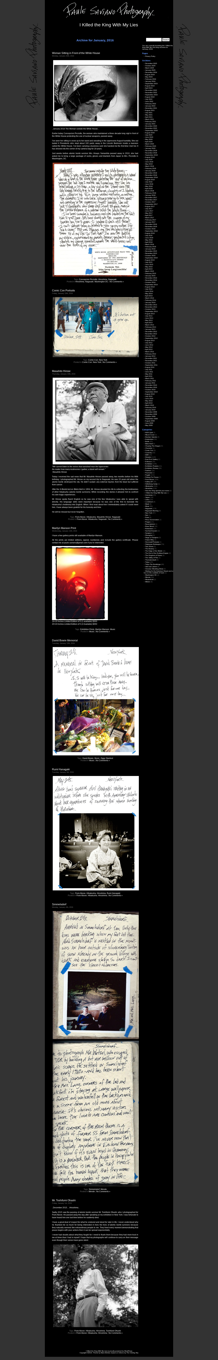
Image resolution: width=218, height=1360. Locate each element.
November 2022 (151, 92)
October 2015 (150, 255)
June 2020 (149, 137)
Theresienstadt (150, 560)
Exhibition (148, 464)
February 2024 (150, 79)
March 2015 (149, 271)
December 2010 (151, 385)
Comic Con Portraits (63, 290)
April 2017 (149, 215)
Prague (148, 522)
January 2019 (150, 171)
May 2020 (149, 139)
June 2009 (149, 423)
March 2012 (149, 351)
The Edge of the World (153, 551)
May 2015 (149, 267)
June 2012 (149, 345)
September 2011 (151, 365)
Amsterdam (149, 439)
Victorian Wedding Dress (154, 569)
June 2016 (149, 238)
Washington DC (101, 282)
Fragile (147, 475)
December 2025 (151, 63)
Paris (147, 517)
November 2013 (151, 307)
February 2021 (150, 121)
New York (103, 360)
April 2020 (149, 141)
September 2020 (151, 130)
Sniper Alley (149, 540)
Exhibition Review (151, 468)
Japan (147, 497)
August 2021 (150, 110)
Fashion (148, 470)
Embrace (148, 461)
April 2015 (149, 269)
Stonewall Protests (152, 542)
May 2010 (149, 401)
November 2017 (151, 200)
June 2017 (149, 211)
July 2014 (148, 289)
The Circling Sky (132, 1353)
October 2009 (150, 416)
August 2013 (150, 314)
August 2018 (150, 179)
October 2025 (150, 66)
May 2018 (149, 186)
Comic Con (93, 360)
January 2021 (150, 124)
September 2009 (151, 419)
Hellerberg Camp (151, 484)
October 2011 (150, 363)
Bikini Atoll (149, 444)
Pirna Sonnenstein (152, 520)
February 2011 (150, 381)
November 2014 (151, 280)
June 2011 (149, 372)
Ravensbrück (150, 524)
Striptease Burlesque (153, 544)
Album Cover (149, 435)
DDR (147, 455)
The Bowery (149, 549)
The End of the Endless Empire (156, 553)
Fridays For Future (152, 477)
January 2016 (150, 249)
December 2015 (151, 251)
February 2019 (150, 168)
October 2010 (150, 389)
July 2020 (148, 135)
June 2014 (149, 291)
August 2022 (150, 97)
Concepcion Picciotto (88, 279)
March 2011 (149, 378)
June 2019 (149, 162)
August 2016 (150, 233)
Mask (147, 504)
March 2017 (149, 217)
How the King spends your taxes (157, 490)
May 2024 (149, 77)
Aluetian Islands (151, 437)
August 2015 (150, 260)
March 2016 (149, 244)
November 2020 (151, 128)
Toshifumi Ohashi (113, 1331)
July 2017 (148, 209)
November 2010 (151, 387)
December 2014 (151, 278)
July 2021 (148, 112)
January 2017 (150, 222)
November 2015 (151, 253)
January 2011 (150, 383)
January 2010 (150, 410)
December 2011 (151, 358)
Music (112, 629)
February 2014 (150, 300)
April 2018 (149, 188)
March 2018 (149, 191)
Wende (104, 1189)
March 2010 (149, 405)
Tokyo (147, 562)
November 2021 (151, 108)
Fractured (148, 473)
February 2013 (150, 327)
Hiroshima (102, 279)
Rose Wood (149, 526)
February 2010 (150, 407)
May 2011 (148, 374)
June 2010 (149, 398)
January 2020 (150, 148)
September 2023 (151, 83)
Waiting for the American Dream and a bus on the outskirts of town (158, 572)
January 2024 (150, 81)
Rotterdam (149, 528)
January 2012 (150, 356)
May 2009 (149, 425)
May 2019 (149, 164)
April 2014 (149, 296)
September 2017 (151, 204)
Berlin (147, 441)
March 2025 (149, 68)
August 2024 (150, 74)
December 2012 (151, 331)
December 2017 (151, 197)
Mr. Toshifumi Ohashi (64, 1200)
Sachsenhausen (151, 531)
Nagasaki (112, 279)
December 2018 (151, 173)
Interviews (149, 495)
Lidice (147, 499)
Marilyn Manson (102, 629)
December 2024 (151, 72)
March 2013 (149, 325)
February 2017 (150, 220)
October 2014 (150, 282)
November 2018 (151, 175)
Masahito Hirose (61, 371)
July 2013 (148, 316)
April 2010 (149, 403)
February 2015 (150, 273)
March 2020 (149, 144)
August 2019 (150, 157)
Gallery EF (149, 482)
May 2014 (149, 293)
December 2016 (151, 224)
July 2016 (148, 235)
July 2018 (148, 182)
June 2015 (149, 264)
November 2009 (151, 414)
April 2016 (149, 242)
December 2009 (151, 412)
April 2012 (149, 349)
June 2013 (149, 318)
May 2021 (149, 115)
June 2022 (149, 101)
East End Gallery (151, 459)
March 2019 (149, 166)
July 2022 (148, 99)
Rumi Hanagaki (61, 769)
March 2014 (149, 298)
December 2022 (151, 90)
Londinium (149, 502)
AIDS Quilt (149, 432)
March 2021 (149, 119)
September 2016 (151, 231)
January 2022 (150, 106)
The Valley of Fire (151, 557)
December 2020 (151, 126)
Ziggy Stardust (107, 758)
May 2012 (149, 347)
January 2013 (150, 329)
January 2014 (150, 302)
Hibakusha (91, 517)
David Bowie (88, 758)
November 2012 (151, 334)
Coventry (148, 452)
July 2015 (148, 262)
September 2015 (151, 258)
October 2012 (150, 336)
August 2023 (150, 86)
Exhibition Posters (151, 466)
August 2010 (150, 394)
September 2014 (151, 284)
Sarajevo (148, 533)
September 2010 (151, 392)
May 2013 (149, 320)
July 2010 (148, 396)
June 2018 (149, 184)
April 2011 (148, 376)
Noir (146, 515)
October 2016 (150, 229)
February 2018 (150, 193)
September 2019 (151, 155)
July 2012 (148, 343)
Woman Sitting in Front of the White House (76, 53)
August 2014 (150, 287)
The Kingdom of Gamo (153, 555)
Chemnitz (148, 448)
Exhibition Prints (87, 629)
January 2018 (150, 195)
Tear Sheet (149, 546)
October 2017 (150, 202)
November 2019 (151, 153)
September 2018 (151, 177)
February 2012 (150, 354)
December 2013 (151, 305)
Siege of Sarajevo (151, 537)
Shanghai (148, 535)
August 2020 (150, 133)
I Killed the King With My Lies (108, 24)
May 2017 (149, 213)
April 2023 (149, 88)
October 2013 (150, 309)
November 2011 (151, 360)
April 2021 (149, 117)
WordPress (128, 1351)
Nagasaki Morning (151, 511)
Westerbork (149, 579)
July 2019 (148, 159)
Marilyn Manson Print (64, 528)
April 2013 (149, 322)
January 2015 (150, 276)
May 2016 (149, 240)
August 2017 (150, 206)
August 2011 (149, 367)
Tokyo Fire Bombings (153, 564)
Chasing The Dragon (153, 446)
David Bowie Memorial (65, 640)
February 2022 (150, 104)
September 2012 (151, 338)
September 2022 (151, 95)
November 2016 (151, 226)
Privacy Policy (150, 56)
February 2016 (150, 246)
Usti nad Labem (151, 566)
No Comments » (117, 282)
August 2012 (150, 340)
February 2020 (150, 146)
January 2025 (150, 70)
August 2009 (150, 421)
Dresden (148, 457)
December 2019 (151, 150)
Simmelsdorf (59, 904)
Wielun (147, 582)
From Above (80, 517)
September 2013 (151, 311)
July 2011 (148, 369)
